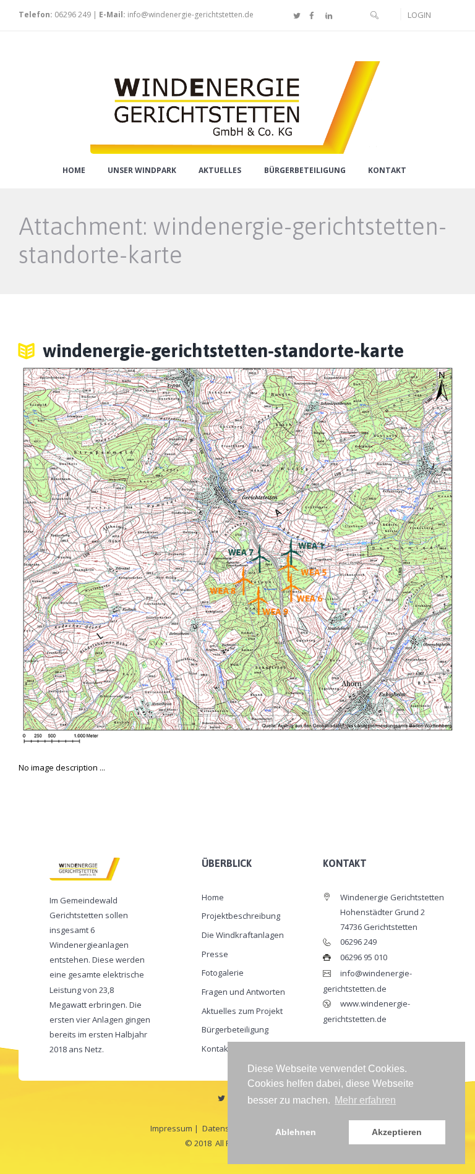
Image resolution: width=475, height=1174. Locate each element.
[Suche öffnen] (375, 15)
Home (73, 170)
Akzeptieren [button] (397, 1132)
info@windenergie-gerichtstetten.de (190, 14)
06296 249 (72, 14)
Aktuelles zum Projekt (242, 1010)
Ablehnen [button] (295, 1132)
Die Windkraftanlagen (243, 934)
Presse (215, 954)
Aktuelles (220, 170)
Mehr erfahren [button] (365, 1100)
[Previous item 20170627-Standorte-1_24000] (128, 555)
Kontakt (387, 170)
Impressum (171, 1128)
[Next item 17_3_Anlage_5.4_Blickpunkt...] (347, 555)
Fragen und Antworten (243, 991)
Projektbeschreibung (241, 915)
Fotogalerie (223, 972)
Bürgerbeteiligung (305, 170)
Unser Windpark (142, 170)
